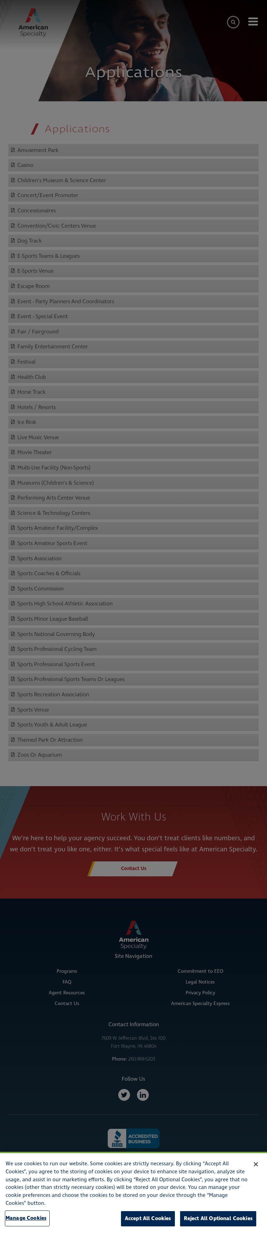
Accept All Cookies (148, 1218)
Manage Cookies (26, 1218)
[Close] (256, 1164)
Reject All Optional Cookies (218, 1218)
